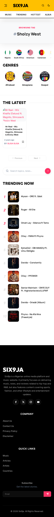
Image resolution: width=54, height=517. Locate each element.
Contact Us (8, 426)
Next (36, 158)
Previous (18, 158)
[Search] (42, 5)
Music (6, 455)
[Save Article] (23, 142)
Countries (7, 471)
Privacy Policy (10, 431)
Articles (7, 460)
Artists (6, 465)
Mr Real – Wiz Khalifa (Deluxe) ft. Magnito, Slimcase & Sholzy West (14, 130)
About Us (7, 421)
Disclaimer (8, 436)
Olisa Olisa (13, 143)
